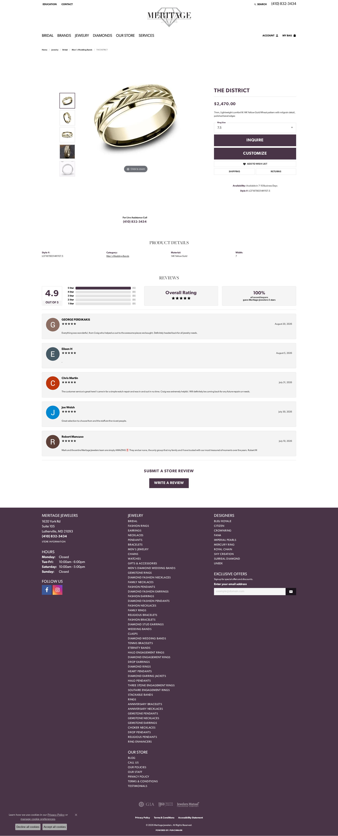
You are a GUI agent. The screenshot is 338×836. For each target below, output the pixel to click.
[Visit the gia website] (146, 804)
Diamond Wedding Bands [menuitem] (147, 638)
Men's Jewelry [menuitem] (138, 549)
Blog (131, 758)
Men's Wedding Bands (82, 50)
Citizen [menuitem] (219, 526)
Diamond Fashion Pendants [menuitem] (149, 601)
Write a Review (169, 483)
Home (44, 50)
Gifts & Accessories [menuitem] (142, 563)
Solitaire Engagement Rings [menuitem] (149, 690)
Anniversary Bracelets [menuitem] (145, 704)
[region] (135, 134)
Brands (64, 36)
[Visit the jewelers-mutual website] (188, 804)
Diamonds (102, 36)
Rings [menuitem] (132, 699)
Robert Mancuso (73, 436)
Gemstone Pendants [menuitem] (143, 713)
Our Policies (137, 767)
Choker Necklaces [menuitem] (142, 727)
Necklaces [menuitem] (135, 535)
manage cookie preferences (38, 819)
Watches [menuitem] (134, 558)
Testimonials (137, 786)
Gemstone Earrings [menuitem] (142, 723)
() (134, 288)
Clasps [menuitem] (133, 634)
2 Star (71, 300)
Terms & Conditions (143, 781)
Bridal (47, 36)
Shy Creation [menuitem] (224, 554)
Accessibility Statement (190, 818)
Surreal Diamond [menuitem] (227, 558)
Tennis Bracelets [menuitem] (140, 643)
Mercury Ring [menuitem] (224, 544)
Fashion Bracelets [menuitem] (142, 619)
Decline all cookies (27, 826)
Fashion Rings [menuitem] (138, 526)
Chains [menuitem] (133, 554)
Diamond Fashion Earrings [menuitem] (148, 591)
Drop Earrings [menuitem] (139, 662)
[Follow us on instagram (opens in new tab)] (57, 590)
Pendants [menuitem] (135, 540)
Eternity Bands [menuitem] (139, 648)
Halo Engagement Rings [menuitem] (146, 652)
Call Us (133, 762)
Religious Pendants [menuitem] (142, 737)
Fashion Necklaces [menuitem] (142, 605)
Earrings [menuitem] (134, 530)
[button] (49, 4)
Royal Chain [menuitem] (223, 549)
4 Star (71, 292)
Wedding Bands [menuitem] (139, 629)
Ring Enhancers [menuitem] (140, 741)
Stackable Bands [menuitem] (140, 695)
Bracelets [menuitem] (135, 544)
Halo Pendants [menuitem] (139, 680)
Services (146, 36)
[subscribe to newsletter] (291, 591)
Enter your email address (230, 584)
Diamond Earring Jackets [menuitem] (147, 676)
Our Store (125, 36)
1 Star (71, 304)
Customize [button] (255, 153)
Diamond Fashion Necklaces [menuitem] (149, 577)
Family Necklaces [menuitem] (141, 582)
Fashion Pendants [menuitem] (141, 587)
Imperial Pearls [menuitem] (225, 540)
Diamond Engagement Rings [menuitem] (149, 657)
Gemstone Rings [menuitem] (140, 573)
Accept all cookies (55, 826)
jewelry (54, 50)
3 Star (71, 296)
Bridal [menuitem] (133, 521)
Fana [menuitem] (217, 535)
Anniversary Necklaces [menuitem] (145, 709)
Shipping (234, 171)
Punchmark (176, 830)
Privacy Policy (138, 776)
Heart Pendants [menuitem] (140, 671)
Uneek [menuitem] (218, 563)
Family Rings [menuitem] (137, 610)
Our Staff (135, 772)
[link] (67, 4)
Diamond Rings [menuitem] (139, 666)
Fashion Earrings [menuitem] (141, 596)
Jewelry (82, 36)
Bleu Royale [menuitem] (222, 521)
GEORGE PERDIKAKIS (76, 319)
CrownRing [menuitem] (222, 530)
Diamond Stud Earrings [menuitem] (146, 624)
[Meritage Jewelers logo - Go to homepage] (169, 17)
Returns (276, 171)
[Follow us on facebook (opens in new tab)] (47, 590)
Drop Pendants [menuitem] (139, 732)
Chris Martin (70, 378)
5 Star (71, 288)
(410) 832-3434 (135, 221)
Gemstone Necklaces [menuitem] (143, 718)
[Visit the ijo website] (165, 804)
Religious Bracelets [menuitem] (142, 615)
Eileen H (67, 349)
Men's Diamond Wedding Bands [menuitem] (151, 568)
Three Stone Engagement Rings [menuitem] (151, 685)
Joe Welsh (68, 407)
